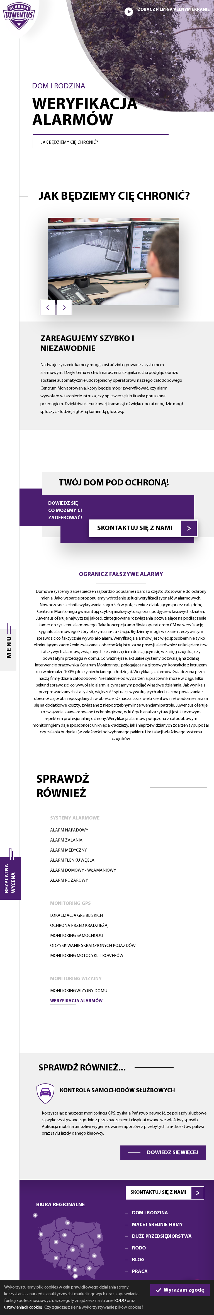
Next (64, 307)
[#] (82, 1245)
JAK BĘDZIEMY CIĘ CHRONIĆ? (69, 142)
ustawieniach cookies (23, 1307)
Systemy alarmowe (74, 818)
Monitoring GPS (70, 903)
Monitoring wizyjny (76, 979)
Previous (47, 307)
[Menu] (10, 657)
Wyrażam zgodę (183, 1290)
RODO (120, 1301)
